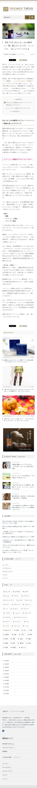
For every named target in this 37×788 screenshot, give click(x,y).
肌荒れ (14, 647)
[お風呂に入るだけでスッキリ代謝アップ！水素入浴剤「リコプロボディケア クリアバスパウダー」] (18, 347)
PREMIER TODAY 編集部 (10, 54)
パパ (6, 609)
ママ (27, 621)
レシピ (26, 626)
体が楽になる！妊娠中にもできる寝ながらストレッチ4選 (18, 537)
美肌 (6, 647)
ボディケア (28, 613)
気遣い (21, 639)
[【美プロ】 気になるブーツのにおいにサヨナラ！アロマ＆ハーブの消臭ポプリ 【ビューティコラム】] (18, 376)
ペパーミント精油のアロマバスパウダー (18, 108)
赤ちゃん (23, 647)
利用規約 (4, 751)
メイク (7, 626)
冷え (24, 630)
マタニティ (8, 617)
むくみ (7, 596)
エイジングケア (9, 600)
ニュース (4, 578)
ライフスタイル (6, 568)
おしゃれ (7, 591)
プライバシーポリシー (8, 747)
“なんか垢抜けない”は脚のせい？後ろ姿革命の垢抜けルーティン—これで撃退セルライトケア (23, 507)
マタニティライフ (7, 571)
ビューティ (5, 565)
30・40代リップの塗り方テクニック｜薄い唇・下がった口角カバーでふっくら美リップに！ (17, 551)
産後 (29, 639)
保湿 (17, 630)
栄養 (14, 639)
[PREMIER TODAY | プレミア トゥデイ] (18, 9)
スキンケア (17, 604)
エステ (20, 600)
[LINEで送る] (23, 60)
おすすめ (17, 591)
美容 (29, 643)
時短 (6, 639)
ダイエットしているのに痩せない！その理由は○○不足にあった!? (23, 476)
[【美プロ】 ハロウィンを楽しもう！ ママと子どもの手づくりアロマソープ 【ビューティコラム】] (18, 406)
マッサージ (18, 621)
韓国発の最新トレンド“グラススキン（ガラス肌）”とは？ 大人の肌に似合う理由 (23, 466)
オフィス (29, 600)
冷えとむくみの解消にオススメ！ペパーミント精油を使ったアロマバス (18, 104)
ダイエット (28, 604)
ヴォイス (32, 54)
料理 (30, 634)
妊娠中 (7, 634)
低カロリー (8, 630)
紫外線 (21, 643)
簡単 (14, 643)
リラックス (17, 626)
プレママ (25, 609)
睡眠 (6, 643)
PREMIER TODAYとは (8, 744)
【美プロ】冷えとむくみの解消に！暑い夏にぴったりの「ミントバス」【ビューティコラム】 (23, 487)
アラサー (16, 596)
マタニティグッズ (21, 617)
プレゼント (16, 609)
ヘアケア (7, 613)
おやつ (26, 591)
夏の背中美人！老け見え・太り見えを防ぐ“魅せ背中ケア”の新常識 (23, 497)
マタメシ (7, 621)
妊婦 (15, 634)
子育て (23, 634)
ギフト (7, 604)
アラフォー (26, 596)
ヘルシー (17, 613)
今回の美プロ (15, 111)
